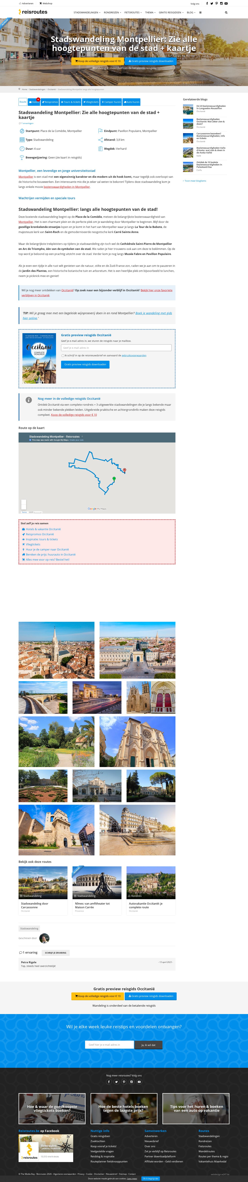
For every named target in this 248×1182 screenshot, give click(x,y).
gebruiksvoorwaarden (134, 355)
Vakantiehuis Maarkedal (212, 1161)
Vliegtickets (92, 102)
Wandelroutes (207, 1151)
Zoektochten (98, 1141)
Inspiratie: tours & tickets (41, 539)
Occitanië (52, 89)
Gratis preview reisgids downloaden (152, 61)
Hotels (35, 101)
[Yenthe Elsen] (44, 938)
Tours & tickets (72, 102)
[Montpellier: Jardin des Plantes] (56, 741)
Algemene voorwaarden (64, 1174)
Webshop (47, 3)
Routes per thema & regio (213, 1156)
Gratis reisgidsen (170, 12)
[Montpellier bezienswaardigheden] (137, 650)
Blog (190, 12)
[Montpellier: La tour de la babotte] (56, 830)
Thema (149, 12)
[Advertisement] (97, 593)
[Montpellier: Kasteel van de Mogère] (151, 786)
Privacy (81, 1174)
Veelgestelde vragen (102, 1151)
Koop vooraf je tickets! (103, 1146)
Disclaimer (99, 1174)
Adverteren (27, 3)
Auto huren (133, 102)
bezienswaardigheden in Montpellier (67, 187)
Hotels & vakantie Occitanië (43, 529)
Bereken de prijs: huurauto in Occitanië (50, 554)
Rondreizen (111, 12)
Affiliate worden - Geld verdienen (164, 1161)
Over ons (150, 1146)
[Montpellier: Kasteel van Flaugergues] (43, 786)
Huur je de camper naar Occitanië (47, 549)
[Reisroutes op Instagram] (221, 3)
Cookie (89, 1174)
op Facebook (39, 1131)
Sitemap (123, 1174)
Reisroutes (33, 12)
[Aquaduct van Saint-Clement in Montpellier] (43, 697)
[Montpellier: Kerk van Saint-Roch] (137, 741)
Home (24, 89)
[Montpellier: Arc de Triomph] (97, 697)
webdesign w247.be (220, 1174)
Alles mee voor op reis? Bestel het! (47, 559)
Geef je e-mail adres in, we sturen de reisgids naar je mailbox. (96, 340)
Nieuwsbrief (152, 1141)
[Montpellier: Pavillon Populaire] (97, 786)
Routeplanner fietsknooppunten (109, 1161)
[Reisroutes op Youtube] (226, 3)
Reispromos (51, 102)
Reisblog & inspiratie (102, 1156)
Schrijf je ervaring (55, 952)
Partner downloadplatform (160, 1156)
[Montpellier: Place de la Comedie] (137, 830)
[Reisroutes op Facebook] (207, 3)
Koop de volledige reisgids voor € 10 (99, 61)
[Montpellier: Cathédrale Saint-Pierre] (151, 697)
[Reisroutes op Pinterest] (216, 3)
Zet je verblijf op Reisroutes (160, 1151)
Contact (132, 1174)
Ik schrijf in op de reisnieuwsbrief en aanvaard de (105, 355)
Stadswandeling (29, 928)
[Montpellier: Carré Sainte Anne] (56, 650)
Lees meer (132, 1178)
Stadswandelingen (86, 12)
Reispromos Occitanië (39, 534)
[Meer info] (200, 14)
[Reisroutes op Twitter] (212, 3)
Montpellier (26, 177)
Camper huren (112, 102)
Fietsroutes (132, 12)
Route (23, 101)
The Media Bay (28, 1174)
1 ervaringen (27, 123)
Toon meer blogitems (195, 180)
